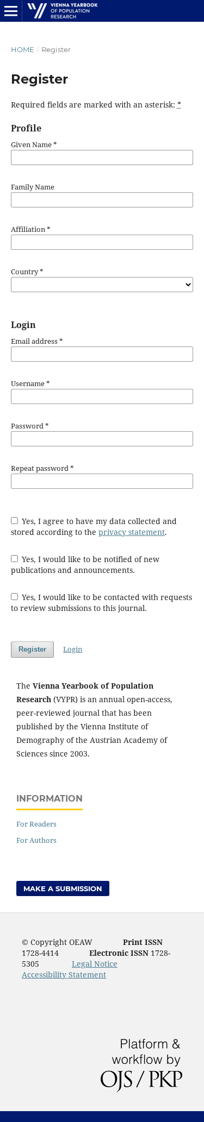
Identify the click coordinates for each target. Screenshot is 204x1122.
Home (22, 49)
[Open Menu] (11, 11)
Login (72, 649)
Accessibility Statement (64, 974)
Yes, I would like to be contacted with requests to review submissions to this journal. (102, 602)
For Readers (36, 824)
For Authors (36, 840)
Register (32, 649)
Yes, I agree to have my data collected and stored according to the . (94, 526)
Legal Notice (95, 964)
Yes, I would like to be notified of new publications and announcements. (85, 564)
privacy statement (131, 532)
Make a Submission (62, 888)
